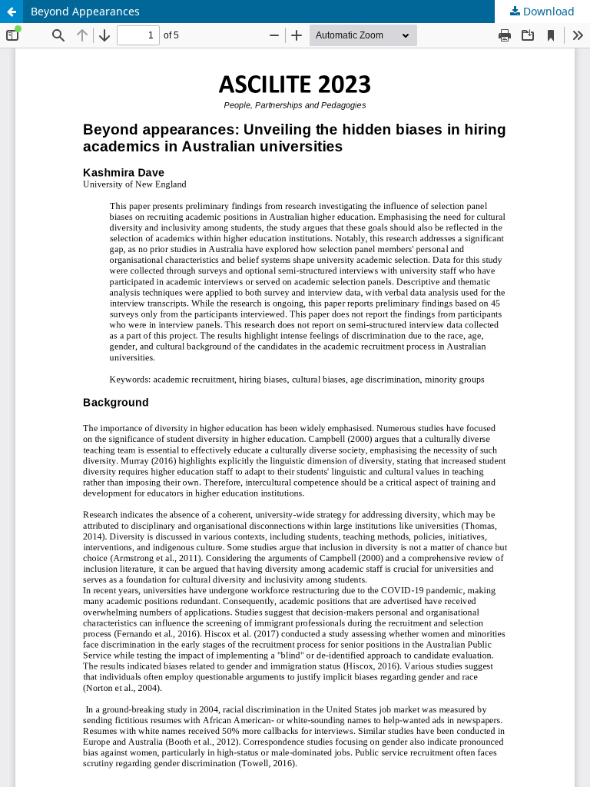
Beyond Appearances (85, 11)
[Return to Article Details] (11, 11)
